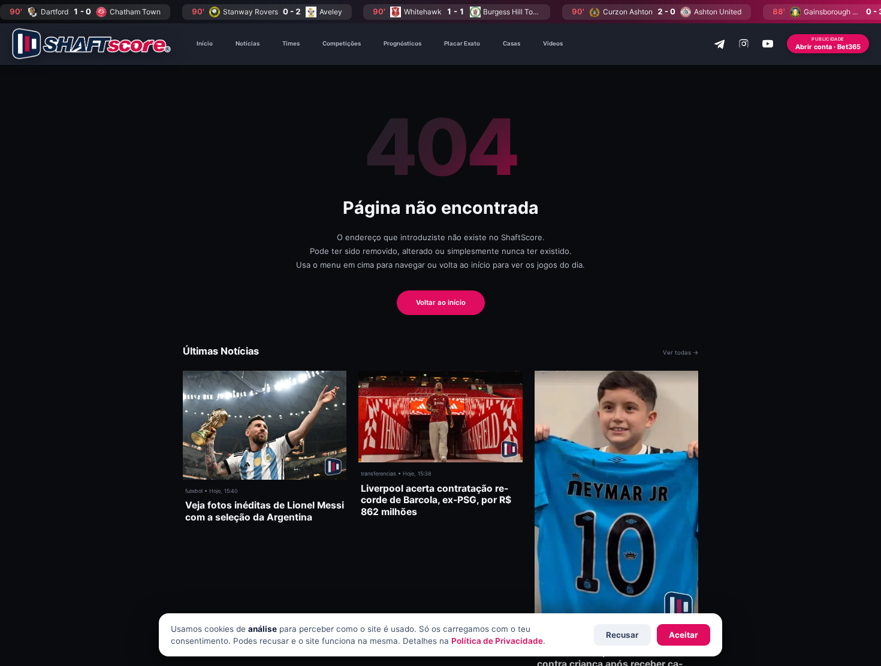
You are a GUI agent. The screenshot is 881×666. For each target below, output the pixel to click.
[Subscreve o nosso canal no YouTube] (767, 43)
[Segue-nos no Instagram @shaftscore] (743, 43)
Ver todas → (680, 352)
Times (291, 43)
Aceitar (683, 635)
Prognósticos (402, 43)
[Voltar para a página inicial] (91, 43)
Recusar (622, 635)
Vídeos (553, 43)
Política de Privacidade (497, 641)
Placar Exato (462, 43)
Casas (511, 43)
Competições (341, 43)
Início (205, 43)
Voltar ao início (441, 302)
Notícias (248, 43)
